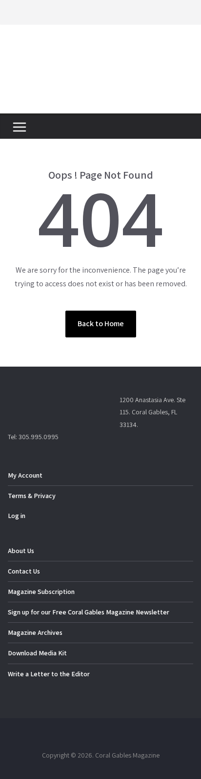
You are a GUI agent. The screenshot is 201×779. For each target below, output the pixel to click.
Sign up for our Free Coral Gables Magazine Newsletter (88, 612)
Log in (16, 515)
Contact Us (24, 571)
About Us (21, 550)
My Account (25, 475)
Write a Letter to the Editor (49, 673)
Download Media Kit (37, 653)
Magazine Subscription (41, 591)
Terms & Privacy (32, 495)
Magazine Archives (35, 632)
